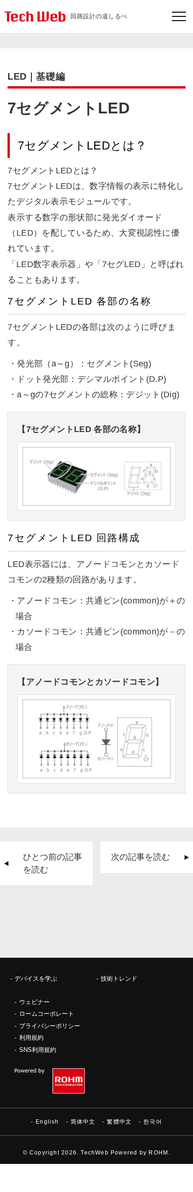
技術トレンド (119, 978)
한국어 (152, 1121)
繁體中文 (119, 1121)
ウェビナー (34, 1002)
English (47, 1121)
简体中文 (83, 1121)
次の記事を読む (140, 857)
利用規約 (31, 1037)
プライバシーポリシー (49, 1025)
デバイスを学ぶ (36, 978)
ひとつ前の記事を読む (52, 863)
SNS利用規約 (37, 1049)
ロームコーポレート (46, 1013)
